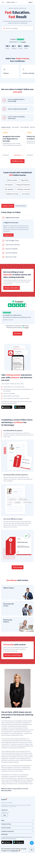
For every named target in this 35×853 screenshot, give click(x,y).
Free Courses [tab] (15, 127)
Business (6, 73)
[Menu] (3, 2)
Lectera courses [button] (6, 828)
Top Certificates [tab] (24, 127)
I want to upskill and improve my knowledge (16, 100)
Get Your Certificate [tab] (11, 253)
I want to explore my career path (17, 109)
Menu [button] (2, 820)
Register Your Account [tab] (12, 218)
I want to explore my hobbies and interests (16, 117)
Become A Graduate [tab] (11, 249)
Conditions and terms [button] (7, 831)
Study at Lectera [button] (6, 824)
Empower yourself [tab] (8, 206)
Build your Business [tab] (20, 206)
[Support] (32, 843)
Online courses (11, 2)
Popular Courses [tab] (6, 127)
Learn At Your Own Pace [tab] (13, 245)
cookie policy (14, 851)
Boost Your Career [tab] (11, 257)
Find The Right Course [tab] (12, 241)
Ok (31, 850)
